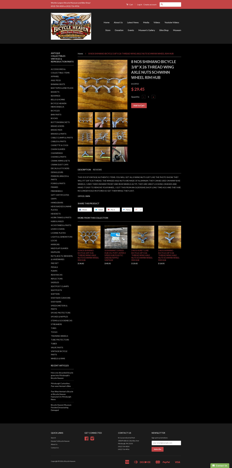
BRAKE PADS (56, 130)
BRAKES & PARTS (58, 134)
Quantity (135, 97)
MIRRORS (55, 244)
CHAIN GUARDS (58, 149)
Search (53, 438)
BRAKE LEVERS (57, 126)
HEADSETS (56, 214)
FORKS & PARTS (58, 183)
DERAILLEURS (57, 172)
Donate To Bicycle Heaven (60, 441)
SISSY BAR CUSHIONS (60, 298)
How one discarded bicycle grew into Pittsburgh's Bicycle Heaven (62, 375)
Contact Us (55, 448)
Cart (131, 4)
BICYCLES (55, 110)
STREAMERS (56, 324)
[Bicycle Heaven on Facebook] (86, 439)
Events (131, 30)
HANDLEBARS (57, 202)
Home (106, 22)
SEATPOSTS (56, 290)
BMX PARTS (56, 114)
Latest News (133, 22)
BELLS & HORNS (58, 99)
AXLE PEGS (56, 80)
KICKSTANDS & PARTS (61, 225)
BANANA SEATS (58, 84)
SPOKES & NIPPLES (59, 316)
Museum (177, 30)
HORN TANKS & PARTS (61, 217)
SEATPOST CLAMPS (60, 286)
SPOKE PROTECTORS (60, 313)
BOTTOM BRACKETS (60, 122)
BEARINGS (55, 96)
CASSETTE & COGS (59, 145)
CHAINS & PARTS (58, 157)
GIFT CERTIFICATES (60, 195)
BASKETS (55, 92)
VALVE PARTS (57, 347)
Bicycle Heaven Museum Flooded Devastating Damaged (61, 407)
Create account (150, 4)
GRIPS (54, 199)
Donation (119, 30)
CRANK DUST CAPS (59, 164)
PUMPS (54, 271)
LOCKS (54, 240)
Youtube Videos (171, 22)
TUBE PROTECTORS (60, 340)
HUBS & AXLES (57, 221)
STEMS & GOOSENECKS (61, 320)
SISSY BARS (56, 302)
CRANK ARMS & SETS (60, 161)
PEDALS (54, 267)
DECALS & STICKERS (60, 168)
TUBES (54, 343)
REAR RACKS (56, 275)
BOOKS (54, 118)
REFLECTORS (57, 278)
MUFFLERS (55, 252)
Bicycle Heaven (69, 461)
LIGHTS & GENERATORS (61, 237)
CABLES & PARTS (58, 141)
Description (84, 169)
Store (107, 30)
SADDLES (55, 282)
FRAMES (54, 187)
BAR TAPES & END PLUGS (62, 88)
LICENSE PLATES (58, 233)
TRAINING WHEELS (59, 336)
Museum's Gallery (146, 30)
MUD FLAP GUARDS (59, 248)
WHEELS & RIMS (58, 358)
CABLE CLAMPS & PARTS (62, 137)
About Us (118, 22)
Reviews (97, 169)
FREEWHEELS (57, 191)
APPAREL (55, 76)
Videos (157, 22)
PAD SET (55, 263)
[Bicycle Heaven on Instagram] (92, 439)
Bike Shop (164, 30)
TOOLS (54, 332)
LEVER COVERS (58, 229)
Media (146, 22)
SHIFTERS (55, 294)
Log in (139, 4)
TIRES (53, 328)
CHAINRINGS (57, 153)
